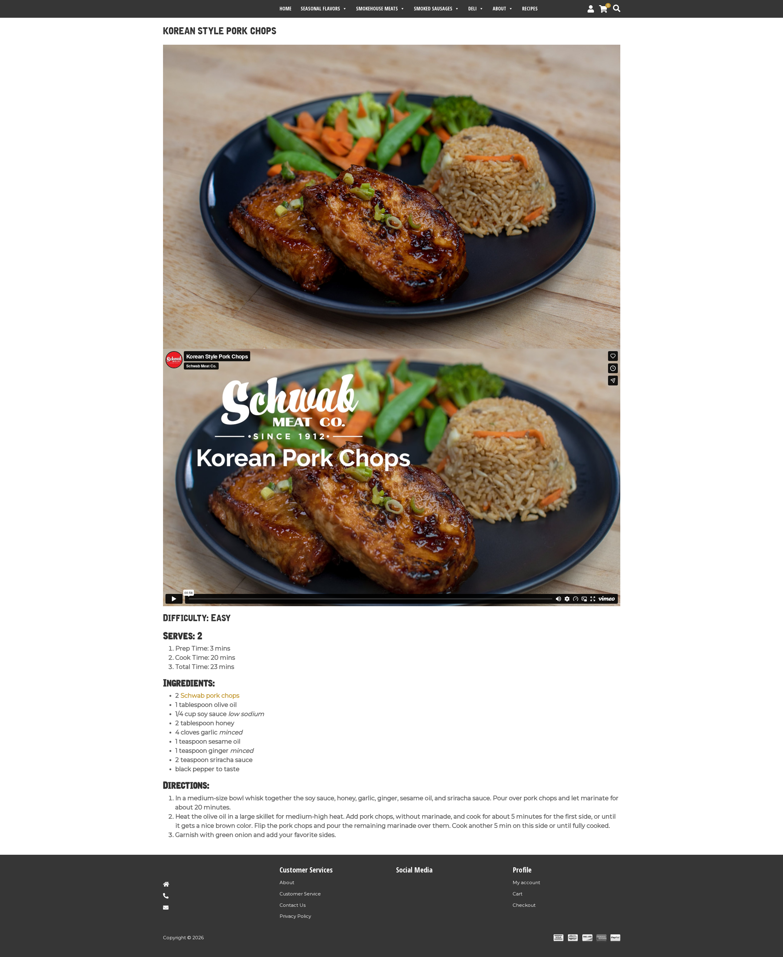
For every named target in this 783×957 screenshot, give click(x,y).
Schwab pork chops (209, 695)
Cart (517, 894)
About (499, 9)
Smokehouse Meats (377, 9)
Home (285, 9)
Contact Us (293, 905)
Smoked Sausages (433, 9)
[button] (604, 10)
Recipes (530, 9)
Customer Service (300, 894)
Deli (472, 9)
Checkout (524, 905)
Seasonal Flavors (320, 9)
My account (526, 882)
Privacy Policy (295, 916)
